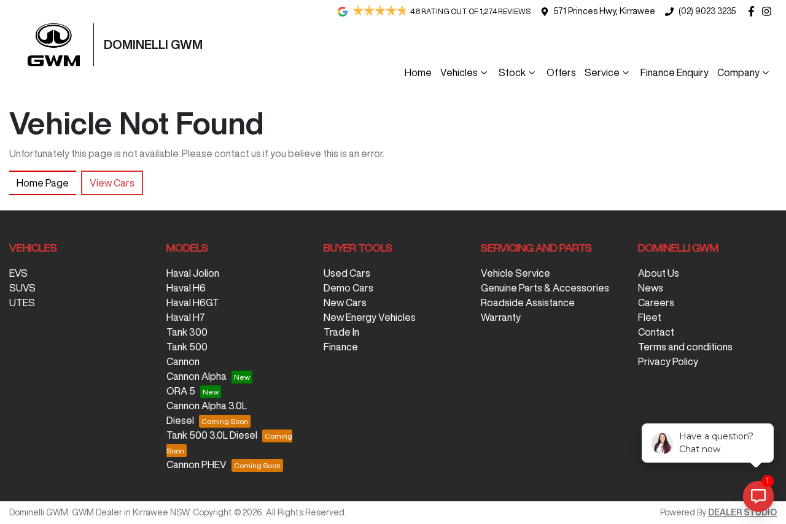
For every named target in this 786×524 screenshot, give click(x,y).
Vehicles (459, 72)
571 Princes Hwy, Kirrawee (604, 11)
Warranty (501, 317)
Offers (561, 72)
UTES (22, 302)
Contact (656, 332)
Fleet (649, 317)
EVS (18, 273)
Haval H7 (185, 317)
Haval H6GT (192, 302)
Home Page (43, 183)
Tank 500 (187, 347)
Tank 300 (187, 332)
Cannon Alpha (196, 376)
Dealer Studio (742, 512)
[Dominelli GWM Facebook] (753, 11)
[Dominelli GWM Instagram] (769, 11)
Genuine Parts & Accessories (545, 288)
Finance (341, 347)
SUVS (22, 288)
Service (602, 72)
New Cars (345, 302)
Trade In (341, 332)
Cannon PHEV (196, 464)
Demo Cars (348, 288)
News (650, 288)
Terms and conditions (685, 347)
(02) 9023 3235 (707, 11)
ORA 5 (180, 391)
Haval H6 (186, 288)
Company (738, 72)
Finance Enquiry (674, 72)
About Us (658, 273)
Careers (656, 302)
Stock (512, 72)
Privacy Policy (668, 361)
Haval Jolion (192, 273)
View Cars (112, 183)
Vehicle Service (515, 273)
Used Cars (347, 273)
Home (418, 72)
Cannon (183, 361)
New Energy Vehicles (370, 317)
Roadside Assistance (528, 302)
